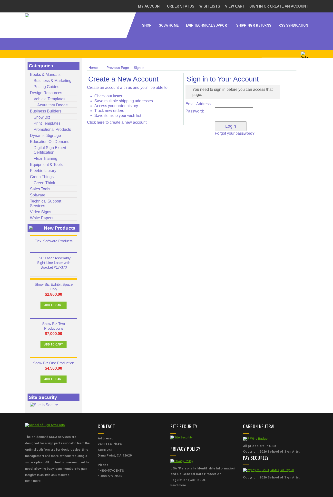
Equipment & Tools (46, 164)
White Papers (41, 218)
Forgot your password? (235, 133)
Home (93, 68)
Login (230, 126)
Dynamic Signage (45, 135)
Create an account (289, 6)
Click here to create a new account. (117, 122)
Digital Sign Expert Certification (50, 149)
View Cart (235, 6)
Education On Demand (49, 141)
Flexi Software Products (54, 241)
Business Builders (45, 111)
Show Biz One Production (53, 363)
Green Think (44, 183)
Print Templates (47, 123)
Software (37, 195)
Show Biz (42, 117)
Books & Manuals (45, 74)
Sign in (256, 6)
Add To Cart (53, 305)
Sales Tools (40, 189)
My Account (150, 6)
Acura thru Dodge (52, 105)
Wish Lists (209, 6)
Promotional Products (52, 129)
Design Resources (46, 93)
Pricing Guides (46, 86)
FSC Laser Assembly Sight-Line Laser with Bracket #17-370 (54, 262)
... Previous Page (116, 68)
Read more (32, 481)
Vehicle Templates (49, 99)
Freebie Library (43, 170)
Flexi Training (45, 158)
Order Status (180, 6)
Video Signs (40, 212)
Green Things (42, 176)
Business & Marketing (52, 80)
